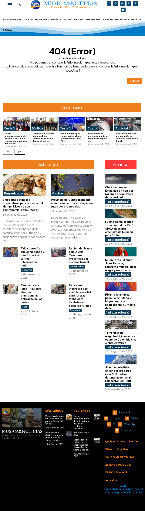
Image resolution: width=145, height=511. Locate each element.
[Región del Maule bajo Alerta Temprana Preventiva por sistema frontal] (58, 252)
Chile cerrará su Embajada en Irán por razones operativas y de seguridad (119, 192)
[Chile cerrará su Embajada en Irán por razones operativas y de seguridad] (121, 179)
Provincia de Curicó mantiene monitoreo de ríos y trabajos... (54, 436)
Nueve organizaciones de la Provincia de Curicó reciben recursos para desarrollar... (16, 138)
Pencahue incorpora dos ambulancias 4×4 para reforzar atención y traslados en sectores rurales (80, 295)
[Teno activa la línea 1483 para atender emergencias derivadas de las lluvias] (10, 289)
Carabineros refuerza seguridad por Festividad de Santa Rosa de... (81, 444)
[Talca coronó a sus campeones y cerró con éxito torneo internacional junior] (10, 252)
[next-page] (20, 152)
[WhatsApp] (135, 3)
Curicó (9, 128)
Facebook (124, 412)
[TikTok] (122, 3)
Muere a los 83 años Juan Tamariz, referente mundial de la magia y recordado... (121, 265)
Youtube (126, 430)
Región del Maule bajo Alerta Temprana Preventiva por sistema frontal (80, 255)
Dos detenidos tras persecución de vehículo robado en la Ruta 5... (127, 137)
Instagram (116, 418)
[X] (128, 3)
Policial (121, 128)
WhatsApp (130, 424)
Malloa (37, 128)
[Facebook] (109, 3)
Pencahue (75, 310)
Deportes (27, 270)
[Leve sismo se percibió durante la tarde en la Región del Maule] (99, 123)
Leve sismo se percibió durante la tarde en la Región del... (97, 137)
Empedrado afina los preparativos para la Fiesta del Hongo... (54, 420)
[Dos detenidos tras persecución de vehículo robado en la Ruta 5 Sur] (127, 123)
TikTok (135, 418)
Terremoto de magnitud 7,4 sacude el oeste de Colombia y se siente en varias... (121, 338)
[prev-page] (8, 152)
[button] (19, 4)
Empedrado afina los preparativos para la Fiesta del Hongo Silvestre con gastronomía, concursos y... (23, 205)
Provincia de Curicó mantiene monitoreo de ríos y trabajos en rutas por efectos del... (72, 203)
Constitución (77, 266)
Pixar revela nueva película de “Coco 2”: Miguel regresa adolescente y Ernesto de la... (120, 301)
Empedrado (13, 193)
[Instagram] (115, 3)
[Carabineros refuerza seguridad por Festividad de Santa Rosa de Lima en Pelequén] (44, 123)
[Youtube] (123, 10)
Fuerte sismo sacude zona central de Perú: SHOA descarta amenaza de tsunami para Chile (119, 228)
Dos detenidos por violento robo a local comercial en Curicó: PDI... (71, 137)
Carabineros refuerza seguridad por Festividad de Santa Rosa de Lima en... (43, 137)
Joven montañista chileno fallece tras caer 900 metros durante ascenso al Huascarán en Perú (118, 374)
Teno (25, 306)
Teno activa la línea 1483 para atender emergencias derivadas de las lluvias (31, 294)
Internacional (118, 201)
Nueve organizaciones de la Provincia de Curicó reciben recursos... (81, 422)
